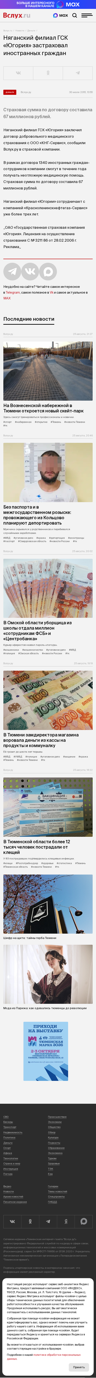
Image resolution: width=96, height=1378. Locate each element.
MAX (6, 298)
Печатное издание (15, 1202)
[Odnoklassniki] (30, 1221)
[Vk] (12, 1221)
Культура (53, 1137)
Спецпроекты (56, 1196)
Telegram (13, 292)
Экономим (55, 1122)
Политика (9, 1137)
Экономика (55, 1153)
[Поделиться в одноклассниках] (48, 73)
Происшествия (57, 1117)
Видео (7, 1186)
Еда (50, 1174)
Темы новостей (57, 1191)
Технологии (10, 1158)
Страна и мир (11, 1163)
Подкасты (54, 1142)
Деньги (31, 30)
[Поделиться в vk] (18, 73)
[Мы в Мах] (60, 15)
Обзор (51, 1132)
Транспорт (9, 1127)
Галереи (53, 1186)
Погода (8, 1174)
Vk (51, 292)
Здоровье (54, 1163)
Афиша (7, 1153)
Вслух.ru (16, 15)
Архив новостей (13, 1196)
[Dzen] (66, 1221)
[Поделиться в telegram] (78, 73)
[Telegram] (48, 1221)
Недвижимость (12, 1132)
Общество (54, 1127)
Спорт (7, 1148)
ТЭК (50, 1168)
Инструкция (10, 1168)
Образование (56, 1148)
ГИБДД (52, 1202)
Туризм (52, 1158)
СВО (6, 1117)
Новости (19, 30)
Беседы (8, 1122)
